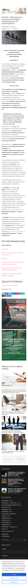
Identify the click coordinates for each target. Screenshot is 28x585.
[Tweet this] (9, 293)
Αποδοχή (14, 574)
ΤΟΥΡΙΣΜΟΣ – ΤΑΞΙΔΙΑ (8, 527)
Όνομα (4, 549)
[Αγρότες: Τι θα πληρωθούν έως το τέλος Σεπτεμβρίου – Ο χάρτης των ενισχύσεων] (4, 490)
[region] (14, 572)
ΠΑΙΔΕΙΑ (4, 516)
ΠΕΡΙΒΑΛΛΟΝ (5, 518)
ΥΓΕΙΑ (3, 529)
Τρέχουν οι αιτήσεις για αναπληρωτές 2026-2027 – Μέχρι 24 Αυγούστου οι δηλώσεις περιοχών (14, 413)
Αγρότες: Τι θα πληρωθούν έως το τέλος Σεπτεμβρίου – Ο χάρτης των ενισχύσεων (17, 490)
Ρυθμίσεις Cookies (14, 578)
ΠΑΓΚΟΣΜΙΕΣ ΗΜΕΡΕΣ (8, 514)
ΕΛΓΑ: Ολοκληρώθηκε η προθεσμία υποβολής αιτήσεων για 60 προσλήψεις (12, 431)
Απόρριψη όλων (14, 582)
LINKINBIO (5, 534)
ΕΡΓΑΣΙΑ (9, 28)
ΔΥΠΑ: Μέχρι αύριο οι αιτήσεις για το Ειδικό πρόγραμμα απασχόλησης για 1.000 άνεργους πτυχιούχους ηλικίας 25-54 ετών (14, 391)
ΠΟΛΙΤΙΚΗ (4, 520)
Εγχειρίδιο (5, 249)
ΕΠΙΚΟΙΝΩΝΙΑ (5, 536)
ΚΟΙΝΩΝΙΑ (5, 509)
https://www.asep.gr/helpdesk (16, 209)
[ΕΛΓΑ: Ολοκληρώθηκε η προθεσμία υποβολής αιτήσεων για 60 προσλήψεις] (14, 423)
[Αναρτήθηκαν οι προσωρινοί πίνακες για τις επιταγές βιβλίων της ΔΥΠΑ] (4, 474)
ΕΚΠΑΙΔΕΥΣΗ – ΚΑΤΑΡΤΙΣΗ (9, 503)
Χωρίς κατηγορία (6, 531)
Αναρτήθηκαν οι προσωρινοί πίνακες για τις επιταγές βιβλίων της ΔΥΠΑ (16, 473)
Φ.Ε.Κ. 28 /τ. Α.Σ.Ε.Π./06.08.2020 (10, 285)
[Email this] (3, 293)
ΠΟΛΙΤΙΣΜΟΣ (5, 522)
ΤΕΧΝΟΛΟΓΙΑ (5, 524)
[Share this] (6, 293)
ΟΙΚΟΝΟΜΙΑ (5, 511)
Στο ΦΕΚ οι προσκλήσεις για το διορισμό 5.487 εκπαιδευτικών (13, 452)
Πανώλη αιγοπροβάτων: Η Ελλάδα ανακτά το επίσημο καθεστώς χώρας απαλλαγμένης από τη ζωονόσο (16, 481)
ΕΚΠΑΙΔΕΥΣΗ (5, 501)
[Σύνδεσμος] (14, 11)
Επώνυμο (4, 555)
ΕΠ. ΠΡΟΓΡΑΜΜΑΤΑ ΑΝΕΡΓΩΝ (10, 505)
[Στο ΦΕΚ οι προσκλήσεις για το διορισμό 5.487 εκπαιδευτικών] (14, 442)
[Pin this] (16, 293)
